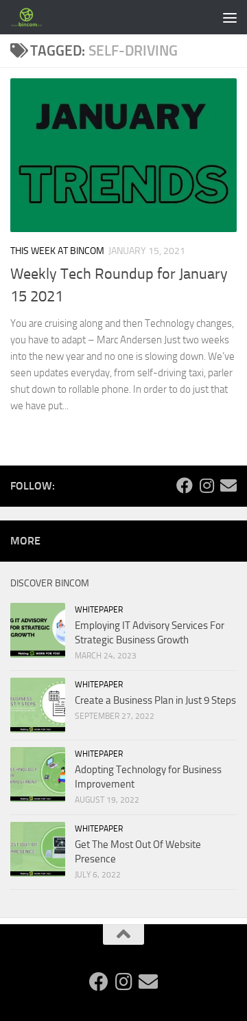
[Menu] (230, 17)
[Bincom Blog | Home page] (32, 17)
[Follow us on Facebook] (184, 485)
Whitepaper (99, 610)
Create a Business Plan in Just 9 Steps (155, 700)
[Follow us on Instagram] (206, 485)
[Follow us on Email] (228, 485)
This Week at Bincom (57, 251)
